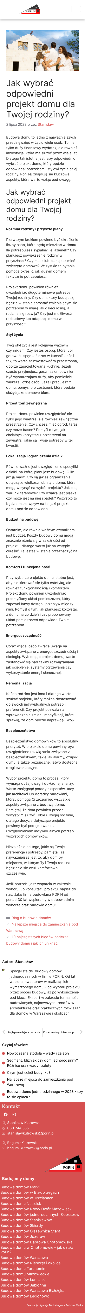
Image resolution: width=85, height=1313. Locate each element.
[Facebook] (5, 1114)
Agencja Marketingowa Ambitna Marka (61, 1305)
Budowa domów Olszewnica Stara (30, 1231)
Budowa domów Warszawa (24, 1257)
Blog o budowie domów (31, 918)
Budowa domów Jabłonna (23, 1285)
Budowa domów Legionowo (24, 1296)
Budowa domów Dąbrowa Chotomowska (36, 1242)
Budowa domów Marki (20, 1187)
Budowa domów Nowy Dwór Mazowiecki (36, 1209)
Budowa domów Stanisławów (26, 1220)
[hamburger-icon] (76, 9)
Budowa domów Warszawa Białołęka (32, 1290)
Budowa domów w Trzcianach (26, 1198)
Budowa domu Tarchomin (22, 1268)
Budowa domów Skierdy (21, 1225)
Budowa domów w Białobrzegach (29, 1192)
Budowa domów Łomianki (23, 1279)
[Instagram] (14, 1114)
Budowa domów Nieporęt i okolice (30, 1263)
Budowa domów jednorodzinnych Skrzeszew (39, 1214)
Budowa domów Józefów (22, 1236)
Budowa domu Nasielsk (20, 1203)
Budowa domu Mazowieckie (24, 1274)
